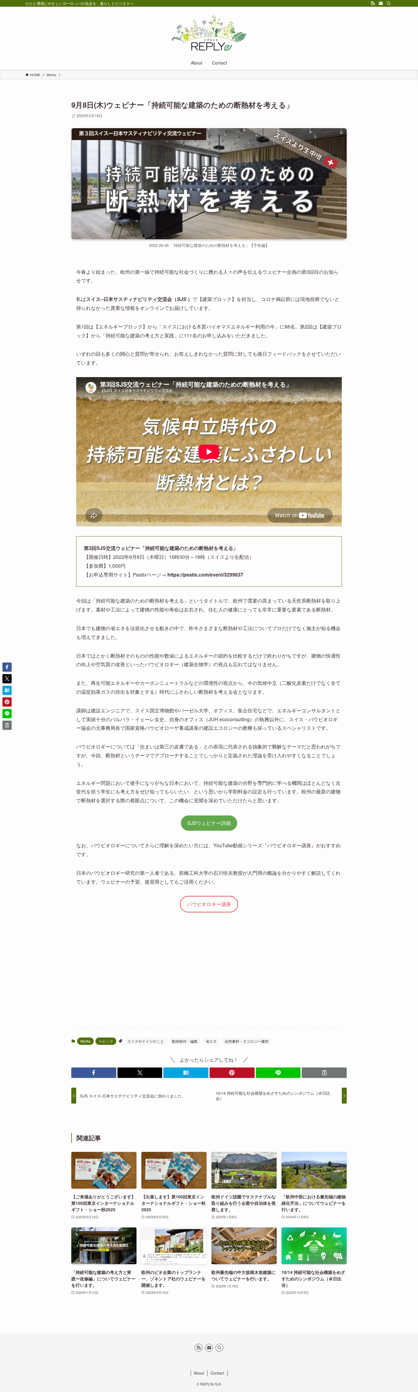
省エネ (211, 1041)
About (199, 1373)
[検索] (389, 3)
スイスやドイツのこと (145, 1041)
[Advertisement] (209, 975)
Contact (217, 1373)
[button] (93, 1072)
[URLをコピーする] (324, 1072)
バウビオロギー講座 (209, 904)
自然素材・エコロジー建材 (247, 1041)
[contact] (381, 3)
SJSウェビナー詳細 (209, 822)
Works (85, 1041)
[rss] (373, 3)
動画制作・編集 (185, 1041)
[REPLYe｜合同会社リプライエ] (209, 32)
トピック (106, 1041)
